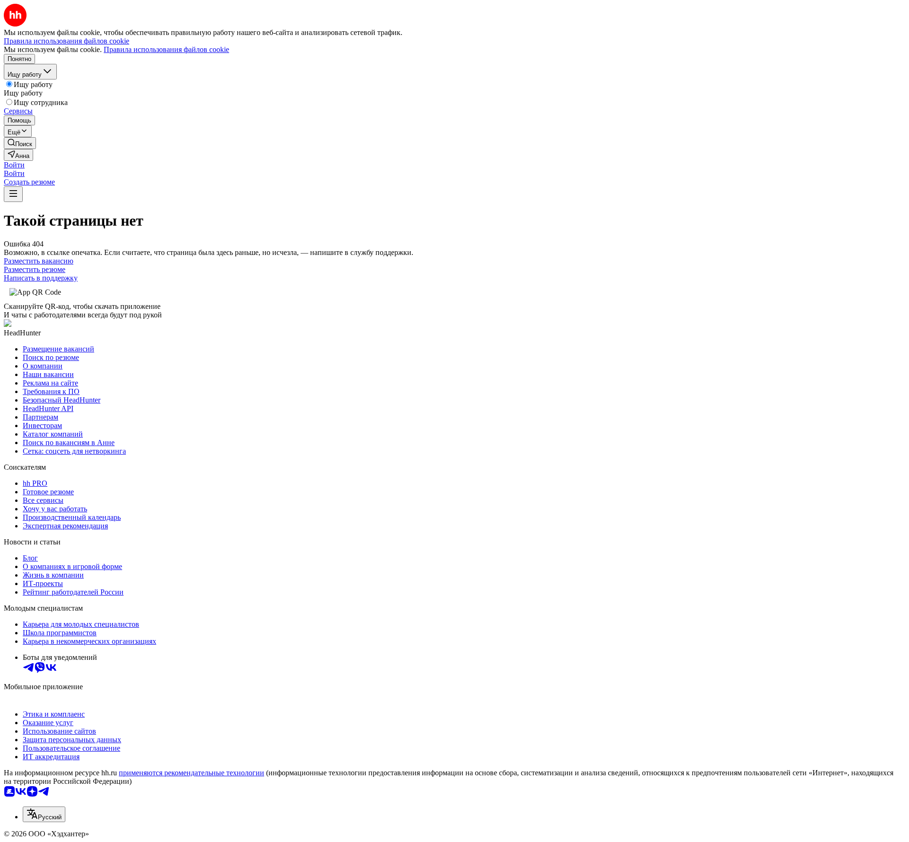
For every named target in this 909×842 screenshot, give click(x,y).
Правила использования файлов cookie (166, 49)
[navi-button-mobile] (13, 194)
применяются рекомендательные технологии (191, 773)
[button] (14, 165)
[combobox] (44, 814)
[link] (20, 143)
